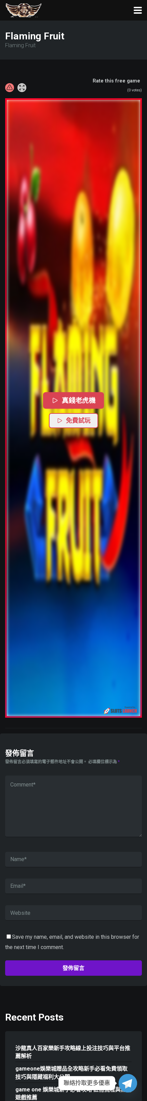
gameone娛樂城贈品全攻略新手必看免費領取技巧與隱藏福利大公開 (71, 1072)
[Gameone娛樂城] (23, 9)
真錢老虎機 (79, 400)
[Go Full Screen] (21, 87)
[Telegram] (128, 1083)
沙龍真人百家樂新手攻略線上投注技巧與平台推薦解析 (72, 1052)
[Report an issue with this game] (9, 87)
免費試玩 (78, 420)
